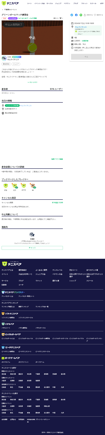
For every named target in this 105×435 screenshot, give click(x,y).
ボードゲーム (40, 362)
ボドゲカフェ (6, 362)
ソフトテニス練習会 (8, 317)
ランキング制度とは (8, 306)
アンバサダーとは (7, 296)
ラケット (39, 281)
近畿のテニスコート (8, 378)
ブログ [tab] (75, 3)
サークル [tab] (50, 3)
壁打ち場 (55, 281)
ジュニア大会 (40, 274)
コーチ (21, 285)
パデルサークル (41, 328)
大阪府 (4, 380)
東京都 (4, 374)
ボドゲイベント (24, 362)
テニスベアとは (7, 270)
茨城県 (54, 374)
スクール (89, 281)
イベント (5, 274)
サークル (5, 281)
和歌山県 (47, 406)
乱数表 (4, 285)
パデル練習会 (23, 328)
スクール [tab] (93, 3)
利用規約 (21, 419)
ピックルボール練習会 (43, 338)
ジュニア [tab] (58, 3)
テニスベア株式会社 (56, 432)
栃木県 (63, 374)
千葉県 (38, 374)
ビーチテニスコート (25, 351)
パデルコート (6, 328)
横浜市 (21, 374)
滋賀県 (38, 380)
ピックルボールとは (8, 338)
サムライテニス (26, 105)
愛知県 (38, 387)
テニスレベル (57, 270)
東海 (28, 387)
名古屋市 (47, 387)
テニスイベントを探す (10, 393)
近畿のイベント (7, 403)
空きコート (73, 270)
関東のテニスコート (8, 371)
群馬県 (46, 374)
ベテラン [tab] (67, 3)
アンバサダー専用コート (26, 296)
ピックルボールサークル (60, 338)
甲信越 (21, 387)
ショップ (72, 281)
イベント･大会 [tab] (39, 3)
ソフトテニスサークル (26, 317)
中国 (53, 387)
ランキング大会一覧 (42, 306)
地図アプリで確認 (57, 159)
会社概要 (4, 419)
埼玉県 (29, 374)
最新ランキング (24, 306)
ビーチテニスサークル (43, 351)
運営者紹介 (23, 270)
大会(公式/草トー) (25, 274)
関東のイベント (7, 397)
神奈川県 (13, 374)
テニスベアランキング (10, 303)
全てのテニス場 (92, 270)
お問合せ (13, 419)
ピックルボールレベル (26, 338)
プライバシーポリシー (43, 419)
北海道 (4, 387)
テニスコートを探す (9, 368)
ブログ (21, 281)
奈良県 (29, 380)
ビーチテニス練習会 (8, 351)
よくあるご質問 (41, 270)
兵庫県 (12, 380)
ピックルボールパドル (76, 338)
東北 (11, 387)
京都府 (21, 380)
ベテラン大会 (57, 274)
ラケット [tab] (84, 3)
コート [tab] (29, 3)
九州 (62, 387)
